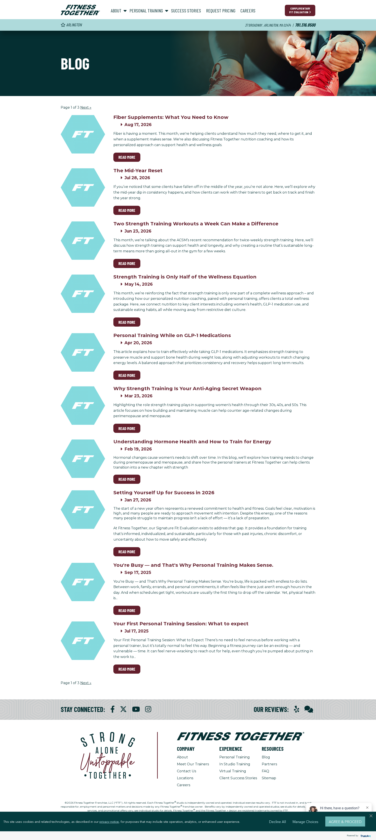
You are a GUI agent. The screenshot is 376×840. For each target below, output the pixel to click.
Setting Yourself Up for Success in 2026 (163, 493)
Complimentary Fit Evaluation (299, 10)
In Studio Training (234, 764)
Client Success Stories (238, 778)
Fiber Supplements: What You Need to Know (170, 117)
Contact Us (186, 771)
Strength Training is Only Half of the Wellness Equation (185, 277)
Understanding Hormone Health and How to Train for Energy (192, 442)
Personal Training (234, 757)
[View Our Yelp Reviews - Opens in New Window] (296, 709)
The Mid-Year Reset (138, 171)
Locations (185, 778)
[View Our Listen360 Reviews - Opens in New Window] (308, 709)
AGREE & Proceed (345, 821)
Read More (126, 157)
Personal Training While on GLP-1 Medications (172, 335)
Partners (269, 764)
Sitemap (269, 778)
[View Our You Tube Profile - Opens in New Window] (136, 709)
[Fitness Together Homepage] (80, 10)
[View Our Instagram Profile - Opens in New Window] (148, 709)
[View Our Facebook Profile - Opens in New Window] (112, 709)
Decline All (277, 821)
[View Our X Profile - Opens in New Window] (123, 709)
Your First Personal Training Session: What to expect (180, 624)
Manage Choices (305, 821)
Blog (266, 757)
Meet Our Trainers (193, 764)
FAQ (265, 771)
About (182, 757)
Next (85, 107)
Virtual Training (232, 771)
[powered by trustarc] (365, 836)
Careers (183, 785)
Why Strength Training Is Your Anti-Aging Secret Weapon (187, 388)
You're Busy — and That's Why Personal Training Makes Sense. (193, 565)
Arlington (73, 24)
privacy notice (109, 821)
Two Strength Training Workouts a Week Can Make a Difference (195, 224)
